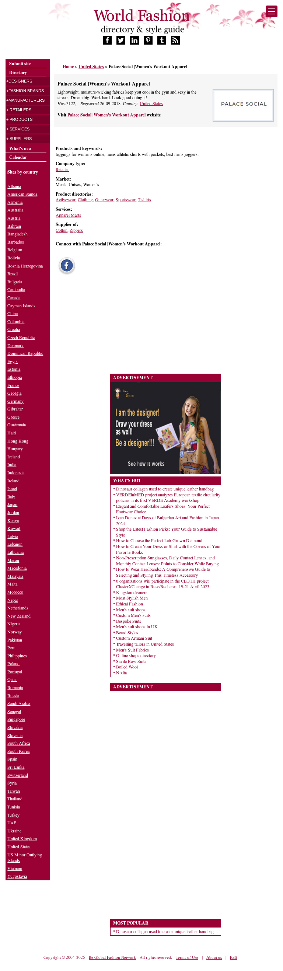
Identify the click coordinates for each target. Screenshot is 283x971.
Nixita (121, 672)
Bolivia (13, 258)
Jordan (13, 512)
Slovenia (14, 735)
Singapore (16, 719)
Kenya (13, 520)
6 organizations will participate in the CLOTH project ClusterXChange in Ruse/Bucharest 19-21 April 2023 (162, 584)
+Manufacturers (25, 100)
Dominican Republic (25, 353)
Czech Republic (21, 337)
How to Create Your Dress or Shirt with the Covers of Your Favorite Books (168, 549)
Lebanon (14, 544)
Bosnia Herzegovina (25, 266)
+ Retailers (18, 110)
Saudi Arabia (18, 703)
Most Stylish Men (132, 598)
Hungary (15, 448)
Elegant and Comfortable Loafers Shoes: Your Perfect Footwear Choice (163, 509)
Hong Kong (17, 441)
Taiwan (13, 791)
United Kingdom (22, 838)
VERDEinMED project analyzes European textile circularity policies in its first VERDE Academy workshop (168, 497)
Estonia (13, 369)
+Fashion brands (25, 90)
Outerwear (104, 199)
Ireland (13, 480)
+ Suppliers (19, 138)
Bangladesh (17, 234)
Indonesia (15, 472)
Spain (12, 759)
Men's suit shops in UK (137, 626)
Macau (13, 560)
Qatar (12, 679)
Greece (13, 417)
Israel (12, 488)
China (12, 313)
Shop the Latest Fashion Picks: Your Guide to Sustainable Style (166, 532)
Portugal (14, 671)
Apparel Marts (68, 215)
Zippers (76, 230)
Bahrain (14, 226)
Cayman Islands (21, 305)
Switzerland (17, 775)
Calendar (18, 157)
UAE (11, 822)
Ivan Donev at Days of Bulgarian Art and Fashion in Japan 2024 (167, 520)
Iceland (13, 457)
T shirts (144, 199)
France (13, 385)
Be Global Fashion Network (112, 957)
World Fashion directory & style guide (141, 21)
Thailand (14, 798)
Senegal (14, 711)
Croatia (13, 329)
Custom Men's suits (133, 615)
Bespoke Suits (128, 621)
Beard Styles (127, 632)
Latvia (12, 536)
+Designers (19, 81)
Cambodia (16, 289)
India (11, 464)
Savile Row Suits (131, 661)
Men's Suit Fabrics (132, 650)
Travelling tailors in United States (145, 644)
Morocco (15, 592)
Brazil (12, 273)
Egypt (12, 361)
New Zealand (19, 616)
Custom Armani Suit (134, 638)
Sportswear (126, 199)
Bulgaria (14, 281)
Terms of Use (187, 957)
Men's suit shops (131, 609)
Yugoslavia (17, 876)
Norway (14, 632)
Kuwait (13, 528)
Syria (12, 783)
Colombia (15, 321)
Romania (15, 687)
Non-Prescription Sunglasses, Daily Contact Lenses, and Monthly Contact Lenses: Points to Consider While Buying (167, 560)
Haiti (11, 433)
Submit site (20, 63)
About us (214, 957)
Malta (12, 584)
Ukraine (14, 831)
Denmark (15, 345)
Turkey (13, 815)
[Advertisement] (109, 326)
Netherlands (17, 608)
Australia (15, 210)
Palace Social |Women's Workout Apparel (107, 115)
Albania (14, 186)
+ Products (19, 119)
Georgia (14, 393)
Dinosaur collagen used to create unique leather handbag (165, 489)
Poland (13, 663)
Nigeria (13, 623)
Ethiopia (14, 377)
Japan (12, 504)
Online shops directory (136, 655)
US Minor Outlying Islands (24, 857)
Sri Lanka (15, 767)
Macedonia (17, 568)
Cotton (61, 230)
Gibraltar (15, 409)
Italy (11, 496)
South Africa (18, 743)
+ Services (17, 129)
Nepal (12, 600)
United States (151, 103)
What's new (20, 148)
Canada (13, 297)
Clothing (85, 199)
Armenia (14, 202)
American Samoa (22, 194)
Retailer (62, 169)
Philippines (17, 656)
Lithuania (15, 552)
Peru (11, 647)
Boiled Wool (127, 667)
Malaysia (15, 576)
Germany (15, 401)
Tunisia (13, 807)
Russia (13, 695)
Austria (13, 218)
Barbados (15, 242)
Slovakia (14, 727)
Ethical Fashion (129, 604)
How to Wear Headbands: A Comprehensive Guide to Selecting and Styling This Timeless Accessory (163, 572)
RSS (233, 957)
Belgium (14, 249)
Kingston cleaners (131, 592)
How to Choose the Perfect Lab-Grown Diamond (159, 540)
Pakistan (14, 640)
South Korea (18, 751)
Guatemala (16, 424)
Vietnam (14, 868)
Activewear (66, 199)
